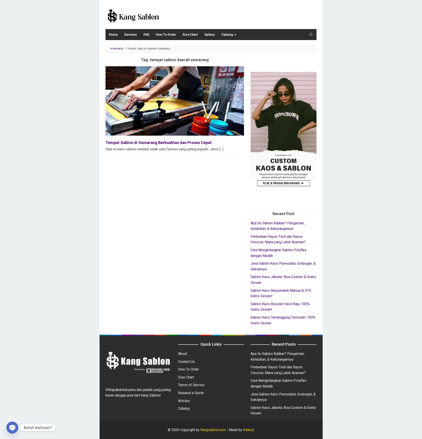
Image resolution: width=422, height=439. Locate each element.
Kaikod (248, 430)
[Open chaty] (12, 427)
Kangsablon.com (213, 430)
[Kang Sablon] (133, 16)
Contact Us (186, 362)
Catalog (184, 408)
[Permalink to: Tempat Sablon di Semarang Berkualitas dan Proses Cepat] (175, 101)
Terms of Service (191, 385)
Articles (184, 401)
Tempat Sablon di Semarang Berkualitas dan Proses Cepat (159, 142)
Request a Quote (191, 393)
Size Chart (186, 377)
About (182, 354)
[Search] (311, 34)
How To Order (188, 369)
